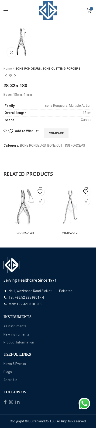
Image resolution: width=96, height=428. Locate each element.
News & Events (14, 364)
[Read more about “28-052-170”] (86, 201)
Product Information (18, 342)
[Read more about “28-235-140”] (40, 201)
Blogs (7, 372)
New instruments (16, 334)
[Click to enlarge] (11, 52)
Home (7, 68)
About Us (10, 380)
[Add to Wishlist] (40, 191)
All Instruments (15, 326)
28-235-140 (25, 233)
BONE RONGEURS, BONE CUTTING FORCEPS (47, 68)
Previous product (5, 75)
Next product (15, 75)
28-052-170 (70, 233)
